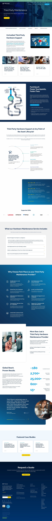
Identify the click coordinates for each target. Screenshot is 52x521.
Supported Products (44, 507)
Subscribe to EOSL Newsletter (7, 495)
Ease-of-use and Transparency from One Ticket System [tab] (17, 253)
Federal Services (43, 495)
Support (40, 2)
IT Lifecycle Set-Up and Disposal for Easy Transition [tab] (37, 352)
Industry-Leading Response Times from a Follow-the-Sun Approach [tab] (19, 250)
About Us (42, 484)
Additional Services (43, 28)
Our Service (30, 28)
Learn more (21, 307)
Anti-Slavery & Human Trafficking (6, 514)
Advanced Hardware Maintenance (11, 28)
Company (35, 2)
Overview (31, 484)
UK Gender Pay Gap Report (33, 492)
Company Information (4, 515)
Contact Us (47, 4)
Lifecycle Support (22, 28)
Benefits (36, 28)
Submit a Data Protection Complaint (6, 513)
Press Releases (43, 488)
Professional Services (19, 487)
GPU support (11, 44)
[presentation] (47, 201)
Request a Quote (26, 474)
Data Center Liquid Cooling (20, 488)
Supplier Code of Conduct (33, 491)
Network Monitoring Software (20, 492)
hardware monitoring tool (17, 298)
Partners (38, 2)
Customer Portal (44, 2)
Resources (28, 2)
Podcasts (42, 502)
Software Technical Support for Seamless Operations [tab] (37, 348)
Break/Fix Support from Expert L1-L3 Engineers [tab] (16, 237)
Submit (9, 497)
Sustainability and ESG (44, 487)
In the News (42, 489)
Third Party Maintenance (20, 484)
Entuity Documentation (33, 496)
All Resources (43, 508)
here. (36, 148)
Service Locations (43, 493)
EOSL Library (31, 2)
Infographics (43, 503)
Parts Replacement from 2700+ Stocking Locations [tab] (16, 246)
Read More (48, 186)
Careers (42, 494)
